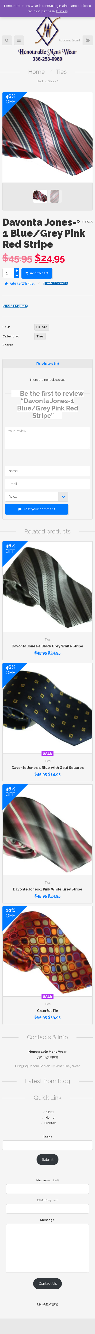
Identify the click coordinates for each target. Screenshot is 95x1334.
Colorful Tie (47, 1011)
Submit (47, 1159)
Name (47, 1180)
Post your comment (39, 509)
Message (47, 1220)
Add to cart (39, 273)
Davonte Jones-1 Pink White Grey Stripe (47, 889)
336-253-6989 (47, 1304)
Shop (50, 1112)
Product (50, 1123)
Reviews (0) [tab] (47, 363)
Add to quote (57, 283)
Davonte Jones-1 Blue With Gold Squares (48, 768)
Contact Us (47, 1283)
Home (36, 71)
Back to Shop (46, 81)
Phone (47, 1137)
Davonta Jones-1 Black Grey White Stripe (47, 646)
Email (47, 1200)
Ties (61, 71)
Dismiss (61, 11)
